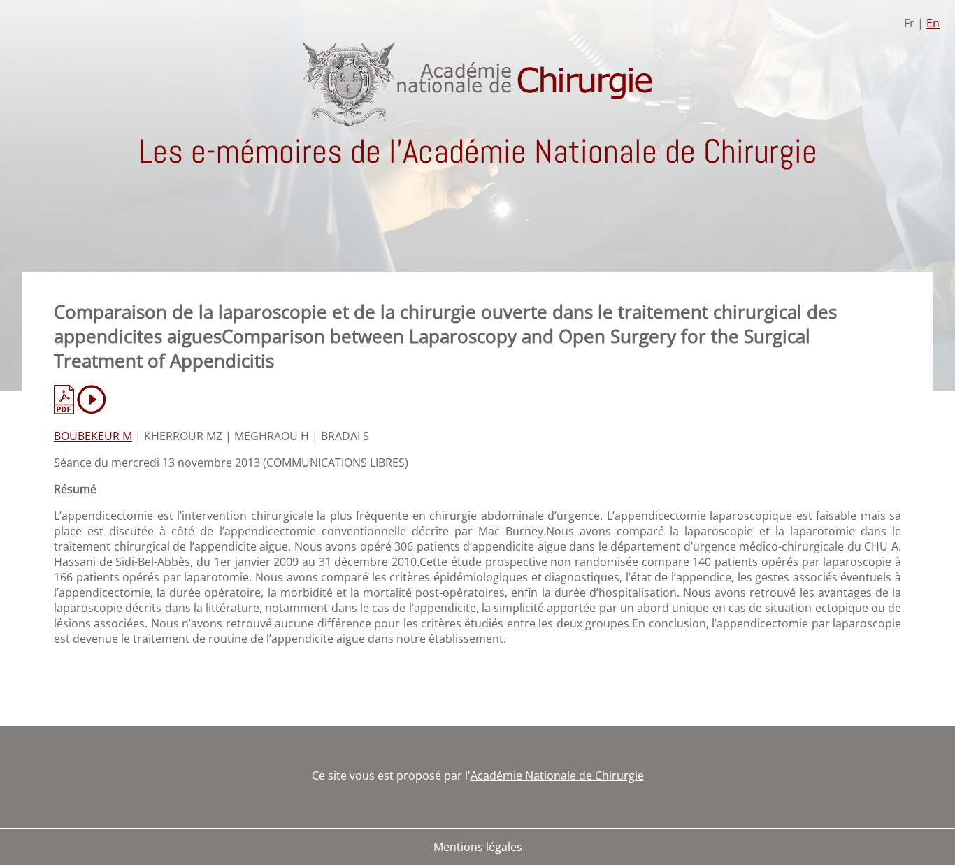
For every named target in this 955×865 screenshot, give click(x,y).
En (933, 23)
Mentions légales (477, 847)
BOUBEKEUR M (93, 436)
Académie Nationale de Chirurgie (557, 775)
